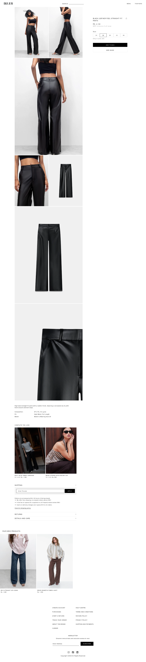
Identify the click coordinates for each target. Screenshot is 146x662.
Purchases (56, 612)
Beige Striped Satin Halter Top (57, 475)
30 (110, 35)
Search (65, 3)
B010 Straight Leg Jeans (9, 590)
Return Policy (81, 616)
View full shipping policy (23, 508)
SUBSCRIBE (87, 644)
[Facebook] (73, 652)
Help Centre (81, 608)
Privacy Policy (81, 620)
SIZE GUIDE (110, 50)
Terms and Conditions (84, 612)
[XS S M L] (61, 450)
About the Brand (59, 624)
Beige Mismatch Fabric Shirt (47, 590)
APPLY (70, 491)
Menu (129, 3)
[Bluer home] (32, 3)
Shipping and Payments (85, 624)
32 (117, 35)
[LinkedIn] (77, 652)
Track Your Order (59, 620)
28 (103, 35)
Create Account (58, 608)
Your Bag (138, 3)
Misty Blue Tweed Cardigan (24, 475)
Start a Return (58, 616)
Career (55, 628)
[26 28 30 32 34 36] (18, 561)
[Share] (126, 18)
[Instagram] (69, 652)
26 (96, 35)
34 (123, 35)
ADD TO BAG (110, 45)
